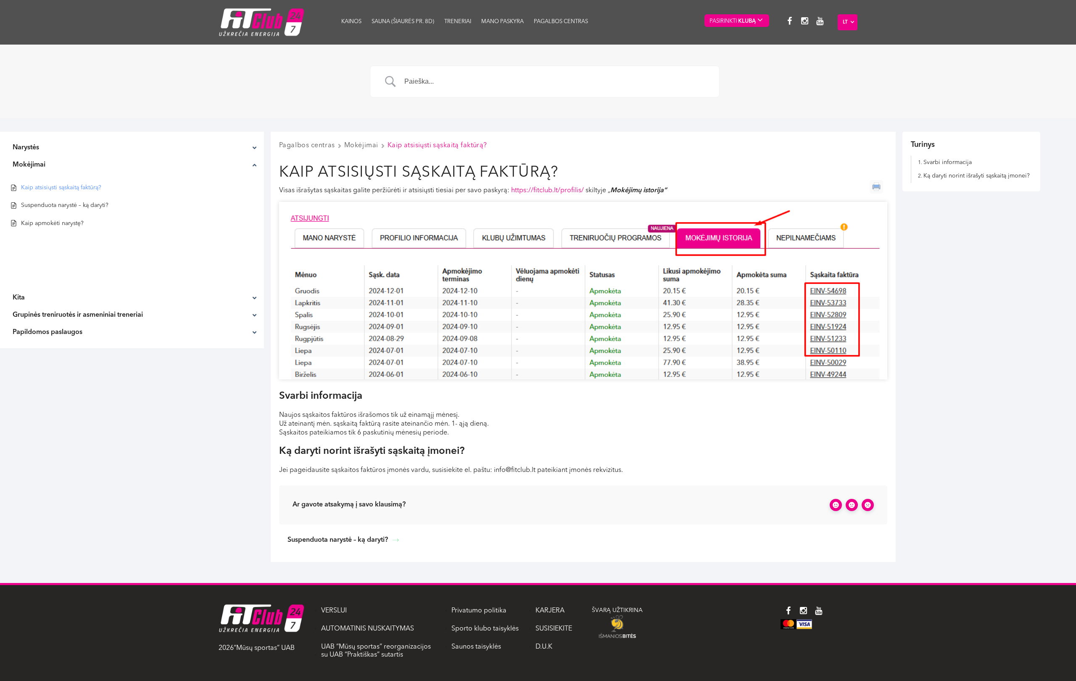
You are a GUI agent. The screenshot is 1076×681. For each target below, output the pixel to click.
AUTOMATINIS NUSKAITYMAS (367, 628)
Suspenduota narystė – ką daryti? (337, 540)
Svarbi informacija (947, 162)
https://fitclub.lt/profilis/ (547, 190)
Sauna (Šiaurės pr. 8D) (403, 21)
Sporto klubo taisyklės (485, 628)
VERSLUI (334, 610)
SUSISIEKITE (553, 628)
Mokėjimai (361, 145)
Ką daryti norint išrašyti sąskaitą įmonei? (976, 176)
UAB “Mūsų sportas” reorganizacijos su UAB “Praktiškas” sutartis (376, 651)
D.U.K (543, 647)
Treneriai (457, 21)
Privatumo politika (478, 610)
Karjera (549, 610)
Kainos (351, 21)
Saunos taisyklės (476, 647)
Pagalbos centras (561, 21)
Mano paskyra (502, 21)
